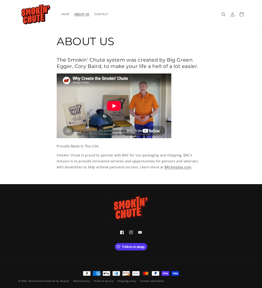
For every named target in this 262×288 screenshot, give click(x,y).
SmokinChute (36, 280)
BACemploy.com (178, 167)
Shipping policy (126, 280)
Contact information (152, 280)
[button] (223, 14)
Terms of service (103, 280)
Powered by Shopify (57, 280)
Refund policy (81, 280)
